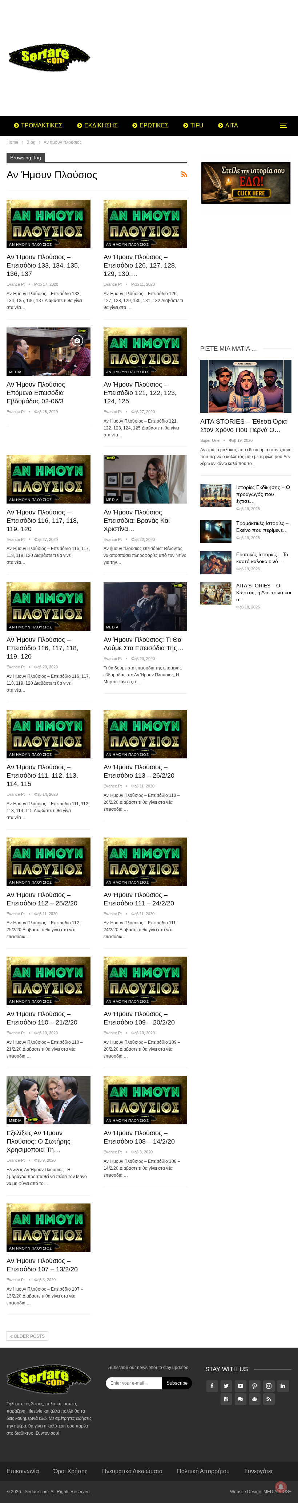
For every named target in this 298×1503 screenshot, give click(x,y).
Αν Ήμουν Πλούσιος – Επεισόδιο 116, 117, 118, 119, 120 (42, 521)
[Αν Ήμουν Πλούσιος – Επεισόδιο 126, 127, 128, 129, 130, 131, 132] (146, 224)
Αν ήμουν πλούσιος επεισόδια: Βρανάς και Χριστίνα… (137, 521)
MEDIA (15, 372)
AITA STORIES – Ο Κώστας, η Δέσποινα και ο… (263, 592)
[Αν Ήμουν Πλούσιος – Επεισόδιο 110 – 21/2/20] (48, 981)
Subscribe (177, 1383)
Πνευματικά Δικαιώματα (132, 1471)
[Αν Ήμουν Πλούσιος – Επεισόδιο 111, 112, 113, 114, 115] (48, 734)
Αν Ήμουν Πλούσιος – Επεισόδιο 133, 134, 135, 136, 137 (43, 265)
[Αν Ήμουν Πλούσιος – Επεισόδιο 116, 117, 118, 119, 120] (48, 479)
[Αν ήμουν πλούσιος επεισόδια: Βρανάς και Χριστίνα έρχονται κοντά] (146, 479)
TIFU (197, 125)
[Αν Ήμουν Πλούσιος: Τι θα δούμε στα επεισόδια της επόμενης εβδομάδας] (146, 606)
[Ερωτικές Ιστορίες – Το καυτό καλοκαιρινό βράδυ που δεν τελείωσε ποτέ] (215, 562)
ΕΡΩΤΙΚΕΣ (154, 125)
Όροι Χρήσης (70, 1471)
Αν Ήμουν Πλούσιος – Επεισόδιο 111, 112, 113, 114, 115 (42, 775)
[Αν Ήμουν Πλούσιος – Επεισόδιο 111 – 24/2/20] (146, 862)
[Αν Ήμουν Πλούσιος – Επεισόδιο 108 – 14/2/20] (146, 1100)
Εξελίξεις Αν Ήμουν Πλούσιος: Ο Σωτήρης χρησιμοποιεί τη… (39, 1141)
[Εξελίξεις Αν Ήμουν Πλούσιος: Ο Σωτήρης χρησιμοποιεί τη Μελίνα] (48, 1100)
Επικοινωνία (23, 1471)
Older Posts (29, 1336)
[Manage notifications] (281, 1487)
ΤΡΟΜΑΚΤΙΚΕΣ (42, 125)
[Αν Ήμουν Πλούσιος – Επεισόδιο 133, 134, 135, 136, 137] (48, 224)
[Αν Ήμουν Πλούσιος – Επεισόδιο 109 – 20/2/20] (146, 981)
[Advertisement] (198, 58)
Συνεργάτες (259, 1471)
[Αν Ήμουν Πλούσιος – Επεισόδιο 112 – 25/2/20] (48, 862)
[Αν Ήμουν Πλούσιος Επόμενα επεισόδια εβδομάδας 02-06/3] (48, 351)
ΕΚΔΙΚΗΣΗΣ (101, 125)
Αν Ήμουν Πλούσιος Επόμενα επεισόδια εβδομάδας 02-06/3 (36, 393)
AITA (231, 125)
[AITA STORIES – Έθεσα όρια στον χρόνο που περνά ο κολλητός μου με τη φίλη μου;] (245, 386)
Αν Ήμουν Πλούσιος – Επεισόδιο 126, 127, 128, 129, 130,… (140, 265)
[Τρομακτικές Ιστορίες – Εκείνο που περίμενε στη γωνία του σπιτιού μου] (215, 531)
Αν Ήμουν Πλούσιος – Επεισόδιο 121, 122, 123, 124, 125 (140, 393)
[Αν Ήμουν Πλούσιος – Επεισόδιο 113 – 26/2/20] (146, 734)
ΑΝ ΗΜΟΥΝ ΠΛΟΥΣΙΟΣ (30, 245)
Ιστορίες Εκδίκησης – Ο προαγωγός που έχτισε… (263, 494)
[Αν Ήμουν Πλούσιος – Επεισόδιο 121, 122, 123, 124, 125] (146, 351)
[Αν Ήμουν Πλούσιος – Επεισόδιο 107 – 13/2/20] (48, 1227)
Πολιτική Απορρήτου (203, 1471)
